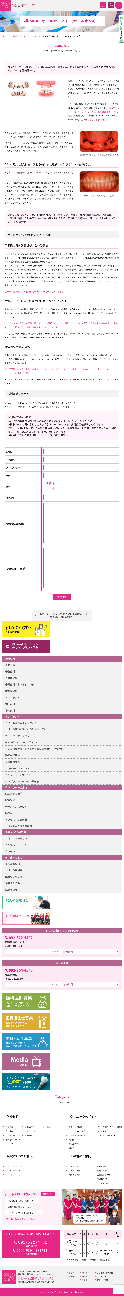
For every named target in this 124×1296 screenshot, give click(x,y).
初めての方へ (74, 1144)
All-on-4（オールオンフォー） (21, 742)
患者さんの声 (12, 883)
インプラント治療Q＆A (17, 775)
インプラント (12, 697)
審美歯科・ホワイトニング (19, 684)
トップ (71, 1272)
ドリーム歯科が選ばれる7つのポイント (26, 729)
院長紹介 (72, 1276)
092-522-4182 (21, 937)
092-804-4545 (21, 970)
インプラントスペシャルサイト (22, 781)
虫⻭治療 (10, 665)
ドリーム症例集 (13, 870)
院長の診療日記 (13, 876)
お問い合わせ (102, 1279)
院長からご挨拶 (13, 793)
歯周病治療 (11, 691)
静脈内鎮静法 (12, 755)
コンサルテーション (16, 845)
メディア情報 (102, 1183)
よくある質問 (12, 863)
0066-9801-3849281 (33, 1250)
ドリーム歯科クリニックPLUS (109, 1127)
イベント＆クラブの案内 (18, 826)
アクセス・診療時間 (16, 819)
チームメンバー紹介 (16, 806)
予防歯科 (10, 671)
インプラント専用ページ (107, 1135)
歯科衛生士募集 (103, 1175)
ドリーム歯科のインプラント (21, 722)
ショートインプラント (17, 768)
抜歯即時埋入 (12, 762)
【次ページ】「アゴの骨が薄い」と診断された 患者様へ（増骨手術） (62, 615)
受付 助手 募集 (103, 1179)
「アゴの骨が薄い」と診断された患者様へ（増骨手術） (35, 749)
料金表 (9, 813)
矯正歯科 (10, 704)
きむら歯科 (101, 1131)
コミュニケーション (16, 838)
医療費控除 (11, 889)
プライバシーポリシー (106, 1276)
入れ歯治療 (11, 678)
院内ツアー (11, 800)
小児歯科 (10, 710)
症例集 (84, 1276)
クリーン (10, 851)
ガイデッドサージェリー (18, 735)
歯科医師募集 (102, 1170)
